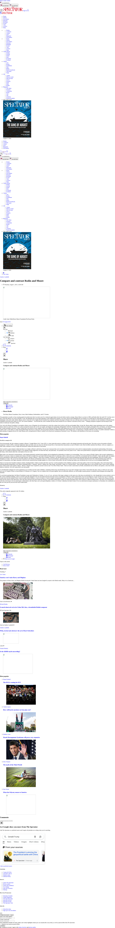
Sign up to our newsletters (9, 910)
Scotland (8, 60)
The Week (8, 88)
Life (4, 74)
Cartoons (8, 96)
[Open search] (1, 151)
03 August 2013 (7, 321)
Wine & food (9, 78)
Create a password (4, 919)
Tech (7, 34)
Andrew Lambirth (4, 488)
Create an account (5, 915)
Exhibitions (9, 65)
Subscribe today (7, 909)
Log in (11, 915)
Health (8, 85)
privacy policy (32, 927)
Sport (7, 82)
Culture (8, 33)
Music (7, 68)
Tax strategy (6, 887)
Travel (7, 80)
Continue (3, 925)
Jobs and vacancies (8, 888)
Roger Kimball (4, 437)
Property (8, 81)
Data (7, 57)
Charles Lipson (7, 707)
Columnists (9, 91)
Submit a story (6, 875)
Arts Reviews (6, 564)
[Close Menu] (1, 154)
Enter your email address (6, 916)
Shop (4, 27)
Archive (5, 26)
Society (8, 54)
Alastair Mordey (4, 648)
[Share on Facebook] (7, 348)
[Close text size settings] (4, 328)
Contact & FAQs (7, 872)
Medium (12, 333)
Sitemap (5, 889)
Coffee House (6, 51)
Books (7, 64)
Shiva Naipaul (6, 761)
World (7, 55)
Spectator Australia (7, 896)
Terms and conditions (8, 885)
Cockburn (8, 31)
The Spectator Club (8, 903)
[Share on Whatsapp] (7, 352)
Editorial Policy (7, 876)
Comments (8, 345)
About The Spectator (8, 882)
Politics (8, 30)
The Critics (6, 274)
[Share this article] (4, 354)
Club (4, 24)
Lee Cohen (2, 574)
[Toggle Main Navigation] (1, 10)
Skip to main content (5, 0)
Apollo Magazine (7, 897)
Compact (12, 338)
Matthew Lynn (6, 734)
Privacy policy (6, 884)
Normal (12, 340)
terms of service (22, 927)
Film (7, 67)
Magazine (8, 36)
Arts (7, 63)
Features (8, 89)
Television (8, 71)
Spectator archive (7, 900)
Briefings (5, 22)
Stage (7, 72)
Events (4, 23)
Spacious (13, 343)
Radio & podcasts (10, 70)
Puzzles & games (10, 98)
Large (12, 335)
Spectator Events (7, 901)
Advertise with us (7, 873)
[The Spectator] (13, 10)
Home (4, 16)
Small (11, 331)
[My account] (28, 10)
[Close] (1, 823)
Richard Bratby (4, 604)
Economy (8, 58)
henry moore (6, 565)
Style (7, 84)
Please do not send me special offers (11, 924)
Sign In (25, 10)
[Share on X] (7, 350)
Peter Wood (6, 789)
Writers (5, 17)
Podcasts (5, 20)
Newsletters (6, 19)
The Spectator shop (8, 898)
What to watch (9, 77)
